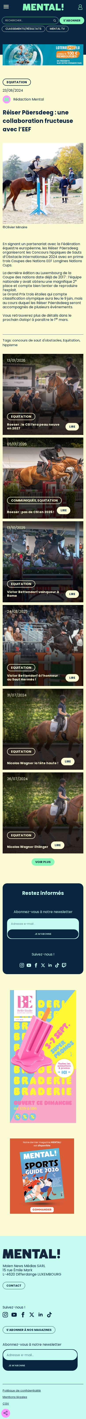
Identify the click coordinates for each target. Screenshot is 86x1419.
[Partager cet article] (5, 1413)
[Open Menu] (6, 7)
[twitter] (43, 965)
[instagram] (22, 965)
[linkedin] (50, 965)
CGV (6, 1403)
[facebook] (36, 965)
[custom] (57, 965)
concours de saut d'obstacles (37, 340)
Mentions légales (15, 1397)
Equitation (17, 82)
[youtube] (29, 965)
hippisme (10, 345)
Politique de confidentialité (22, 1390)
